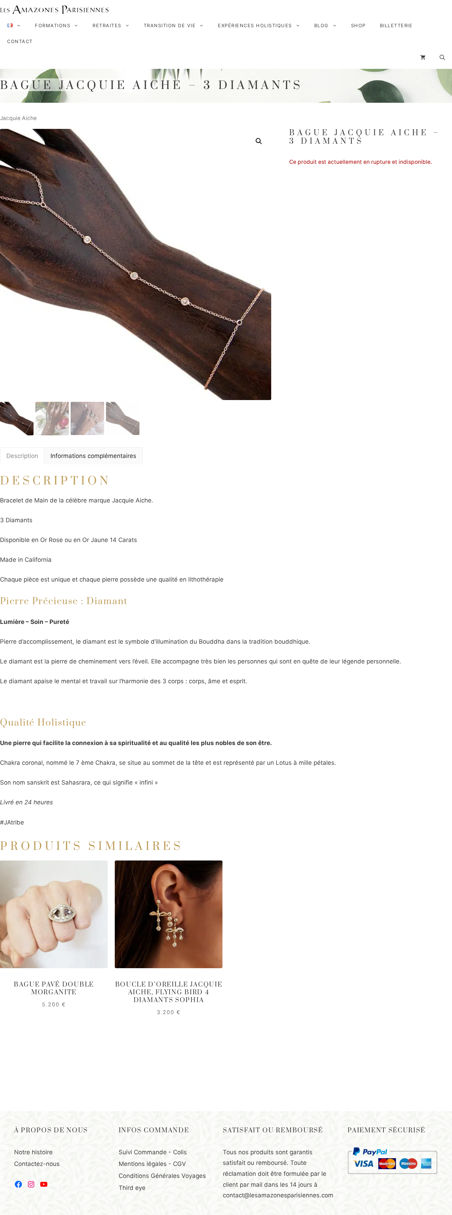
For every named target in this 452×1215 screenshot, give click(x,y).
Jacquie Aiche (18, 118)
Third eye (132, 1187)
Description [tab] (22, 455)
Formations (52, 25)
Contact (20, 41)
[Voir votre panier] (423, 57)
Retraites (107, 25)
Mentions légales (143, 1163)
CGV (179, 1163)
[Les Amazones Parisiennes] (54, 10)
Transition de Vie (170, 25)
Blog (321, 25)
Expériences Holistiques (255, 25)
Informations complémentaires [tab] (93, 455)
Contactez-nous (37, 1163)
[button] (258, 141)
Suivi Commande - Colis (153, 1152)
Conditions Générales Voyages (162, 1175)
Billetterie (396, 25)
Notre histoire (33, 1152)
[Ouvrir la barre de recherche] (442, 57)
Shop (358, 25)
